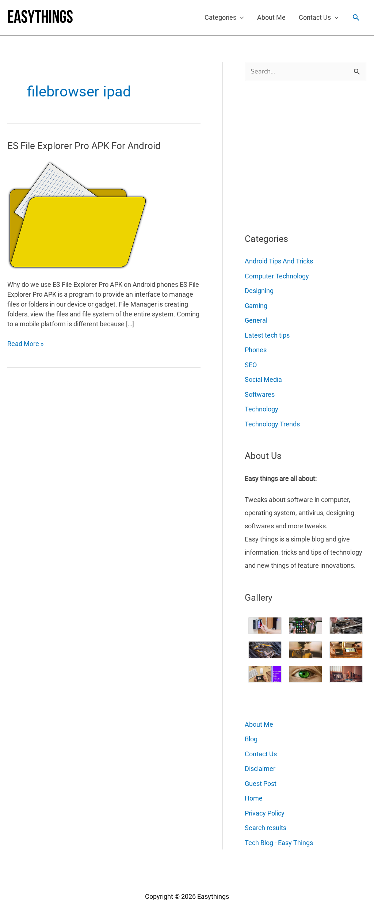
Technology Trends (272, 424)
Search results (265, 828)
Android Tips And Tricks (279, 261)
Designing (259, 290)
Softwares (260, 394)
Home (254, 798)
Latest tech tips (267, 335)
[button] (356, 17)
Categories (220, 17)
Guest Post (260, 783)
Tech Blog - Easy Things (279, 843)
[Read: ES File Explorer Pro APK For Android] (77, 214)
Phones (256, 350)
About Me (271, 17)
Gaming (256, 305)
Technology (261, 409)
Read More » (25, 344)
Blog (251, 739)
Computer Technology (277, 276)
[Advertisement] (299, 154)
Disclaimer (260, 768)
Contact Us (315, 17)
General (256, 320)
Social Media (263, 379)
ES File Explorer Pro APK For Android (84, 145)
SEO (251, 365)
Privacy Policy (265, 813)
